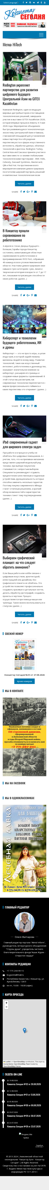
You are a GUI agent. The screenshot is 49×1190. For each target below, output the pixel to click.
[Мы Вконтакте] (34, 2)
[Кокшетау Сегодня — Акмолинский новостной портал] (24, 13)
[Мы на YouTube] (44, 2)
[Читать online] (24, 654)
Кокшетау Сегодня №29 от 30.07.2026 (24, 1115)
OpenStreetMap (19, 1061)
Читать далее (24, 183)
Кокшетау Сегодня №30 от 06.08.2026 (24, 1105)
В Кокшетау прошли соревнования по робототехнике (16, 235)
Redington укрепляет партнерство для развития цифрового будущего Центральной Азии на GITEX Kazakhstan (21, 94)
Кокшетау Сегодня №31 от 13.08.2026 (23, 1094)
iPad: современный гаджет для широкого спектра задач (22, 444)
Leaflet (7, 1061)
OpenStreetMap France (12, 1066)
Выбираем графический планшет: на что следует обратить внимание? (19, 562)
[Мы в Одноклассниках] (41, 2)
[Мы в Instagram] (30, 2)
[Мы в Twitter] (26, 2)
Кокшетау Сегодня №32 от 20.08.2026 (24, 1084)
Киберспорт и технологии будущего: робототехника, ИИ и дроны (22, 342)
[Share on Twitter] (24, 191)
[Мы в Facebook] (23, 2)
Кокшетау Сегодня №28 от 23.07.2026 (24, 1126)
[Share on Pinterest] (32, 191)
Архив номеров (24, 681)
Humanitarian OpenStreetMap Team (16, 1064)
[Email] (35, 191)
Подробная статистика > (39, 1146)
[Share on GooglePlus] (28, 191)
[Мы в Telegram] (37, 2)
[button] (24, 1030)
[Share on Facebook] (21, 191)
